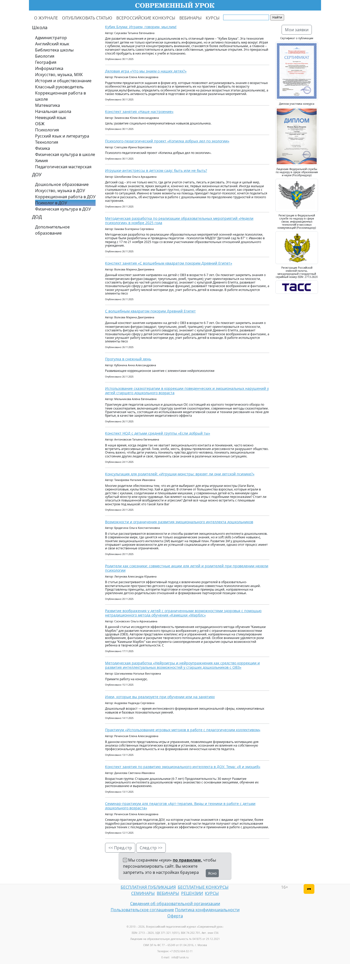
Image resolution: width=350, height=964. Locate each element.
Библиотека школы (54, 50)
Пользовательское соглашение (142, 910)
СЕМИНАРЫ (143, 893)
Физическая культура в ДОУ (63, 209)
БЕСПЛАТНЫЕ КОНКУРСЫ (203, 887)
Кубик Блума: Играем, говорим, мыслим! (141, 26)
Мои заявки (296, 30)
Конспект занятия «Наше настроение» (139, 111)
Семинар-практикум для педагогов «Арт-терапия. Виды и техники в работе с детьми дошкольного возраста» (180, 805)
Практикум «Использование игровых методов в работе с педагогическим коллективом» (182, 729)
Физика (42, 148)
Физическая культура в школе (65, 154)
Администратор (51, 37)
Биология (44, 56)
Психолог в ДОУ (51, 203)
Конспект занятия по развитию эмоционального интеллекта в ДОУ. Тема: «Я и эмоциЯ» (182, 766)
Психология (47, 130)
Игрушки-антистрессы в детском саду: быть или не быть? (156, 170)
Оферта (175, 916)
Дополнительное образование (52, 230)
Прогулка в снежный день (128, 359)
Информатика (49, 68)
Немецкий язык (50, 117)
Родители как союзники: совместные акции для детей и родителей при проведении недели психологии (186, 568)
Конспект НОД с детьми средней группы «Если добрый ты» (157, 433)
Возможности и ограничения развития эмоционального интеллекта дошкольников (179, 521)
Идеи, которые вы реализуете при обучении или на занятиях (160, 696)
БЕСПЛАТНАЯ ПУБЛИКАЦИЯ (148, 887)
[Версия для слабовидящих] (309, 889)
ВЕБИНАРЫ (190, 18)
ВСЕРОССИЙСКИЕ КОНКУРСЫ (145, 18)
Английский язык (52, 44)
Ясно (212, 873)
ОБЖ (40, 124)
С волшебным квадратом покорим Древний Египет (150, 311)
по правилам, (187, 860)
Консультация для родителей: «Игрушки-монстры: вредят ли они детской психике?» (179, 473)
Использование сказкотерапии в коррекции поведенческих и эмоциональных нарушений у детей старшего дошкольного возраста (187, 390)
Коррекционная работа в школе (60, 96)
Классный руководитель (59, 87)
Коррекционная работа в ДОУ (65, 197)
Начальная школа (53, 111)
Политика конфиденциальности (207, 910)
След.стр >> (151, 848)
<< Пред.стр (120, 848)
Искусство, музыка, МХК (59, 74)
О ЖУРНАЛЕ (46, 18)
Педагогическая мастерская (63, 167)
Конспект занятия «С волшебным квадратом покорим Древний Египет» (168, 263)
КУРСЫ (213, 18)
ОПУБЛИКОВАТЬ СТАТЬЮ (87, 18)
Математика (47, 105)
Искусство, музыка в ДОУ (60, 190)
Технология (46, 142)
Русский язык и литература (62, 136)
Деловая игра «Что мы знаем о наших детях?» (146, 71)
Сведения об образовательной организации (175, 903)
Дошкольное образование (62, 184)
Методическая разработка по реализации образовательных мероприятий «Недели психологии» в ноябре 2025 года (179, 220)
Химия (41, 160)
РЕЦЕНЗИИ (192, 893)
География (45, 62)
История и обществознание (63, 80)
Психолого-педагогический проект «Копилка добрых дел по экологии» (167, 141)
